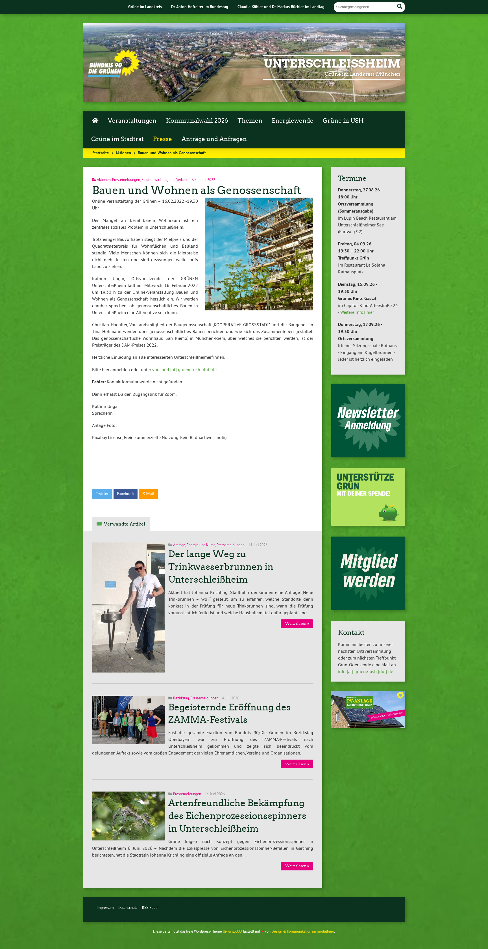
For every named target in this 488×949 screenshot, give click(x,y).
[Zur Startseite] (114, 75)
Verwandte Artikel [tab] (124, 524)
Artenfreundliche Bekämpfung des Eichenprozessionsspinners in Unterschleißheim (237, 815)
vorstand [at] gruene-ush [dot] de (184, 369)
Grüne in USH (343, 120)
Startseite (100, 152)
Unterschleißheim (332, 63)
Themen (250, 120)
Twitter (102, 494)
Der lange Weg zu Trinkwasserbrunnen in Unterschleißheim (220, 566)
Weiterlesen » (297, 623)
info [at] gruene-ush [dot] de (365, 671)
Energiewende (292, 120)
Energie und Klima (201, 544)
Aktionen (123, 152)
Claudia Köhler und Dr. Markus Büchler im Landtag (281, 6)
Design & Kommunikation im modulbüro (302, 931)
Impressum (105, 907)
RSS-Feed (150, 907)
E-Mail (148, 494)
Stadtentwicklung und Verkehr (164, 179)
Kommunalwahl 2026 (197, 120)
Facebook (125, 494)
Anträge (179, 544)
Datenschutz (128, 907)
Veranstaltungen (132, 120)
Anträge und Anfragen (214, 139)
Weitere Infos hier (357, 312)
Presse (162, 139)
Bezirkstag (181, 698)
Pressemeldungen (126, 179)
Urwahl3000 (232, 931)
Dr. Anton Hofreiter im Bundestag (199, 6)
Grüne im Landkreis (145, 6)
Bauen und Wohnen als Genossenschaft (196, 190)
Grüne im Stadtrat (117, 139)
